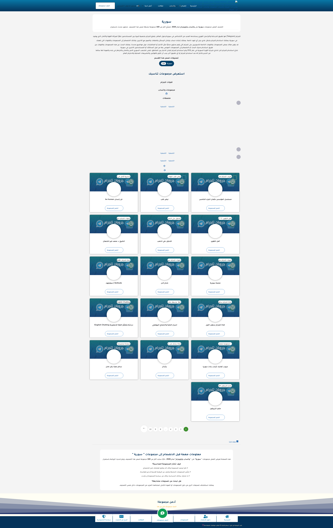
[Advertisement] (166, 128)
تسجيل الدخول (131, 6)
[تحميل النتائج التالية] (164, 171)
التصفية (171, 106)
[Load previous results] (164, 167)
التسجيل (120, 6)
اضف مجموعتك (104, 6)
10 (150, 429)
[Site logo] (210, 6)
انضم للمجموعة (214, 208)
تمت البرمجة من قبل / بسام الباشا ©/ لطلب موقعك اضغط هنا (223, 525)
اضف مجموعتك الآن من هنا (166, 506)
